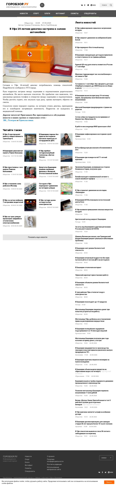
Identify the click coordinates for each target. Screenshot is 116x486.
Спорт (27, 459)
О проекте (50, 456)
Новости (28, 456)
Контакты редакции (54, 464)
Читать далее (19, 139)
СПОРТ (36, 13)
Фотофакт (29, 465)
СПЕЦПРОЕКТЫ (90, 13)
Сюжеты (28, 468)
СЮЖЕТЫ (74, 13)
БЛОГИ (47, 13)
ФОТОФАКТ (60, 13)
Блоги (27, 462)
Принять (109, 482)
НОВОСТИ (24, 13)
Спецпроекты (30, 471)
